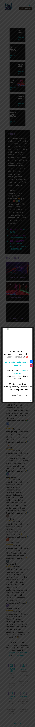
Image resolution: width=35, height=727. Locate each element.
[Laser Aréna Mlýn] (31, 361)
